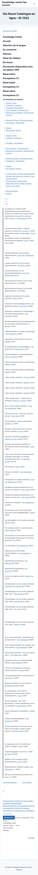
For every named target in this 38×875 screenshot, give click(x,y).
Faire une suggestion (21, 806)
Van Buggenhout (11, 334)
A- (7, 199)
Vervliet (21, 670)
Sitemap (19, 869)
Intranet (11, 803)
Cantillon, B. (9, 424)
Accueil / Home (11, 103)
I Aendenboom (21, 218)
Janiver (7, 523)
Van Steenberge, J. (25, 553)
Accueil (7, 41)
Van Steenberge (25, 472)
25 (11, 808)
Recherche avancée (10, 31)
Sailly (32, 447)
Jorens (20, 431)
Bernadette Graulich (12, 686)
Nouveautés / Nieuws (13, 130)
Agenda (8, 128)
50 (13, 808)
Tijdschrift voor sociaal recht (15, 586)
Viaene (32, 513)
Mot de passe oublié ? (26, 801)
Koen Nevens (19, 349)
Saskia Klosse (21, 706)
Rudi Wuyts (24, 306)
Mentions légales (12, 191)
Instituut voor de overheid (14, 439)
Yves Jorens (15, 186)
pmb (32, 811)
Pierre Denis (15, 416)
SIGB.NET (18, 808)
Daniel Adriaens (16, 663)
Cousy (33, 233)
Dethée (32, 711)
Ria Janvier (21, 265)
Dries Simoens (19, 594)
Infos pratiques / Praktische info (17, 110)
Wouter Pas (29, 576)
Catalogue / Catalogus (14, 105)
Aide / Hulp (14, 801)
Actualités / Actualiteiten (14, 108)
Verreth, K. (26, 231)
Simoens (27, 377)
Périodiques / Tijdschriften (15, 123)
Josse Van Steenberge (25, 255)
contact (5, 803)
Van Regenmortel (18, 731)
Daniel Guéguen (10, 530)
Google (11, 806)
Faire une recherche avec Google (19, 811)
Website (16, 803)
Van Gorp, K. (9, 678)
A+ (7, 204)
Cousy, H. (8, 777)
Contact (8, 193)
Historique (6, 801)
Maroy (15, 298)
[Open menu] (34, 3)
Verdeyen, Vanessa (19, 401)
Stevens (7, 364)
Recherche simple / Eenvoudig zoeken (19, 120)
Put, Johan (17, 609)
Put (18, 283)
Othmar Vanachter (11, 357)
